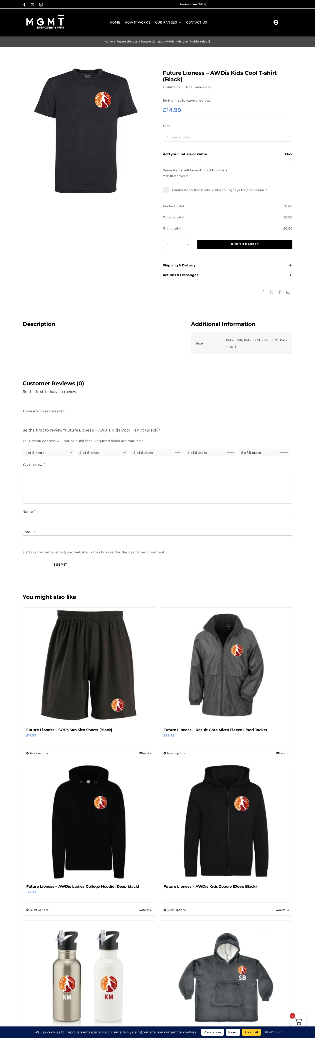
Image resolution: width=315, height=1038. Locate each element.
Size (166, 126)
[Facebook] (263, 292)
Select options (39, 753)
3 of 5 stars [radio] (143, 452)
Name (29, 511)
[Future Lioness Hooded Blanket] (226, 978)
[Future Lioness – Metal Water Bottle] (89, 978)
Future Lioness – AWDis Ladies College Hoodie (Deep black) (82, 886)
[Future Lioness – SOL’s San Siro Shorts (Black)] (89, 665)
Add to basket (245, 244)
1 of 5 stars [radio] (34, 452)
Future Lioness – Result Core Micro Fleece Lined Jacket (215, 730)
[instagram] (41, 4)
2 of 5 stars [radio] (89, 452)
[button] (227, 265)
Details (147, 753)
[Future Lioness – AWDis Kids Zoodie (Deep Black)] (226, 822)
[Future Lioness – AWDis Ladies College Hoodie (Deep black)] (89, 822)
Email (29, 532)
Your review (34, 464)
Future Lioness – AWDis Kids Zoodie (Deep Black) (210, 886)
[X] (271, 292)
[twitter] (33, 4)
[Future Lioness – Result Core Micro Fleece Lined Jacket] (226, 665)
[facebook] (24, 4)
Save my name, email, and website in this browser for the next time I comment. (96, 552)
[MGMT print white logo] (46, 15)
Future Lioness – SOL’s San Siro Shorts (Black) (69, 730)
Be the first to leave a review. (186, 100)
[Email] (288, 292)
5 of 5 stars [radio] (251, 452)
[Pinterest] (280, 292)
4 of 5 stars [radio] (197, 452)
